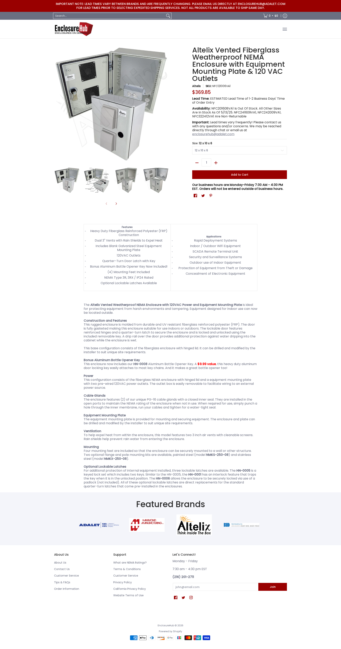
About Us (60, 563)
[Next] (116, 203)
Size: (202, 143)
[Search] (168, 16)
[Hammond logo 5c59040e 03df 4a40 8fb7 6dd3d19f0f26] (147, 525)
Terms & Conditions (127, 569)
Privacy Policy (122, 582)
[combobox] (109, 16)
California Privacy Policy (129, 589)
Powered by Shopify (170, 631)
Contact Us (62, 569)
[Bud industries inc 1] (241, 525)
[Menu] (284, 29)
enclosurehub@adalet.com (213, 134)
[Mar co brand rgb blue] (99, 525)
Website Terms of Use (128, 595)
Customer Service (66, 576)
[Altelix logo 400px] (194, 524)
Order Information (66, 589)
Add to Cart (239, 175)
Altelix (196, 86)
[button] (195, 195)
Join (273, 587)
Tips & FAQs (62, 582)
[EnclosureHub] (74, 29)
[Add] (216, 163)
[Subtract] (197, 163)
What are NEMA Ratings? (130, 563)
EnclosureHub (166, 625)
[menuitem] (270, 16)
